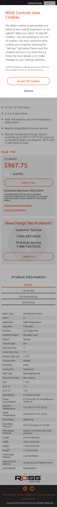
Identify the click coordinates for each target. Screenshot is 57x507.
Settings (28, 90)
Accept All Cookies (28, 81)
